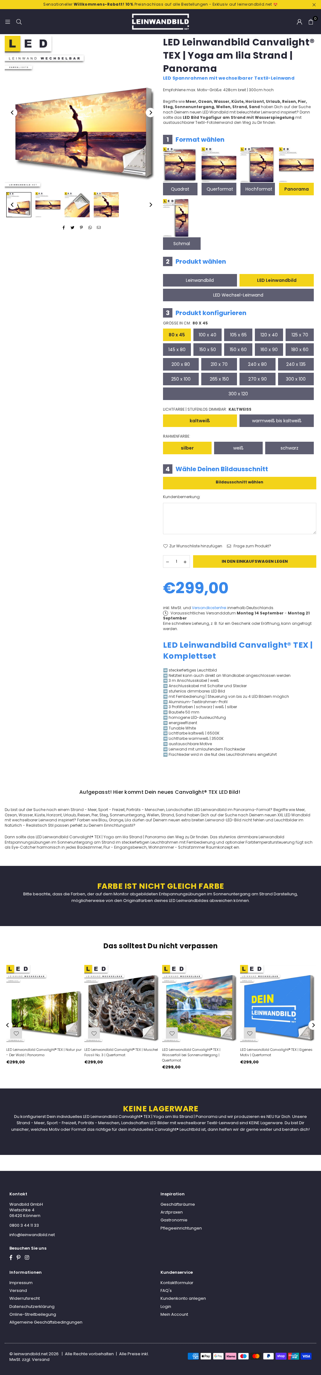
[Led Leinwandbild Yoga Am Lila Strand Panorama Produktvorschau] (19, 204)
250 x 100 (181, 379)
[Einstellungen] (299, 21)
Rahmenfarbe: (176, 436)
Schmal (181, 243)
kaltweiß (200, 421)
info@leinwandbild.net (32, 1235)
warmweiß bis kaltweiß (277, 421)
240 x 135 (296, 364)
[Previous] (12, 112)
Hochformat (258, 189)
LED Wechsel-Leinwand (238, 295)
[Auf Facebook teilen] (63, 227)
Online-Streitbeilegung (32, 1314)
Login (165, 1306)
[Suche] (18, 21)
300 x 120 (238, 394)
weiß (238, 448)
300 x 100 (296, 379)
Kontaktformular (176, 1283)
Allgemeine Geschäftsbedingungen (45, 1322)
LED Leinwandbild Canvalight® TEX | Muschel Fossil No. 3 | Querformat (120, 1052)
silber (187, 448)
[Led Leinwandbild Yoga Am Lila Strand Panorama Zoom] (106, 204)
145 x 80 (177, 349)
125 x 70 (300, 335)
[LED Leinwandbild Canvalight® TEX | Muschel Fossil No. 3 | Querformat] (121, 1003)
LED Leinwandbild (277, 280)
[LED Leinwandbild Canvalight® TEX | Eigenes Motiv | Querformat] (277, 1003)
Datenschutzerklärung (32, 1306)
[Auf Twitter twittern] (72, 227)
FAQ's (166, 1290)
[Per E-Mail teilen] (99, 227)
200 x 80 (180, 364)
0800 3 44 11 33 (24, 1225)
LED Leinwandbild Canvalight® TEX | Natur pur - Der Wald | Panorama (42, 1052)
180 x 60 (299, 349)
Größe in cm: (185, 323)
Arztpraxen (171, 1212)
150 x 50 (207, 349)
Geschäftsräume (177, 1204)
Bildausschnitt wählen (239, 482)
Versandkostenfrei (209, 607)
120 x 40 (269, 335)
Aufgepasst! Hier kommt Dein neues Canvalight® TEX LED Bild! (159, 792)
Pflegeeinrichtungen (181, 1228)
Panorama (296, 189)
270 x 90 (257, 379)
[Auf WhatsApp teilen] (90, 227)
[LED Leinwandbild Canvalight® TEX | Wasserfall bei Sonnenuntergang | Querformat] (199, 1003)
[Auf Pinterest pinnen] (81, 227)
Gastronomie (173, 1220)
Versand (18, 1290)
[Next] (150, 112)
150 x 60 (238, 349)
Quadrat (180, 189)
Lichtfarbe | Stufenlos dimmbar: (207, 409)
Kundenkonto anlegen (183, 1298)
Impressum (21, 1283)
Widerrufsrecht (24, 1298)
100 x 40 (207, 335)
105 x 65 (238, 335)
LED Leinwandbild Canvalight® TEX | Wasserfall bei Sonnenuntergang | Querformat (190, 1055)
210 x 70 (219, 364)
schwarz (289, 448)
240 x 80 (257, 364)
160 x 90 (269, 349)
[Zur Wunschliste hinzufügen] (249, 1033)
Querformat (220, 189)
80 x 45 (177, 335)
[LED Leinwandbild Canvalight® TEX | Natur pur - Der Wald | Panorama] (43, 1003)
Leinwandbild (200, 280)
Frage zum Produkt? (252, 546)
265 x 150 (219, 379)
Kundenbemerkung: (182, 496)
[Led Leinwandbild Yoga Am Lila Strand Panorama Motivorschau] (48, 204)
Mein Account (174, 1314)
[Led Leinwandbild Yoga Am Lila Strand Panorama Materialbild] (77, 204)
